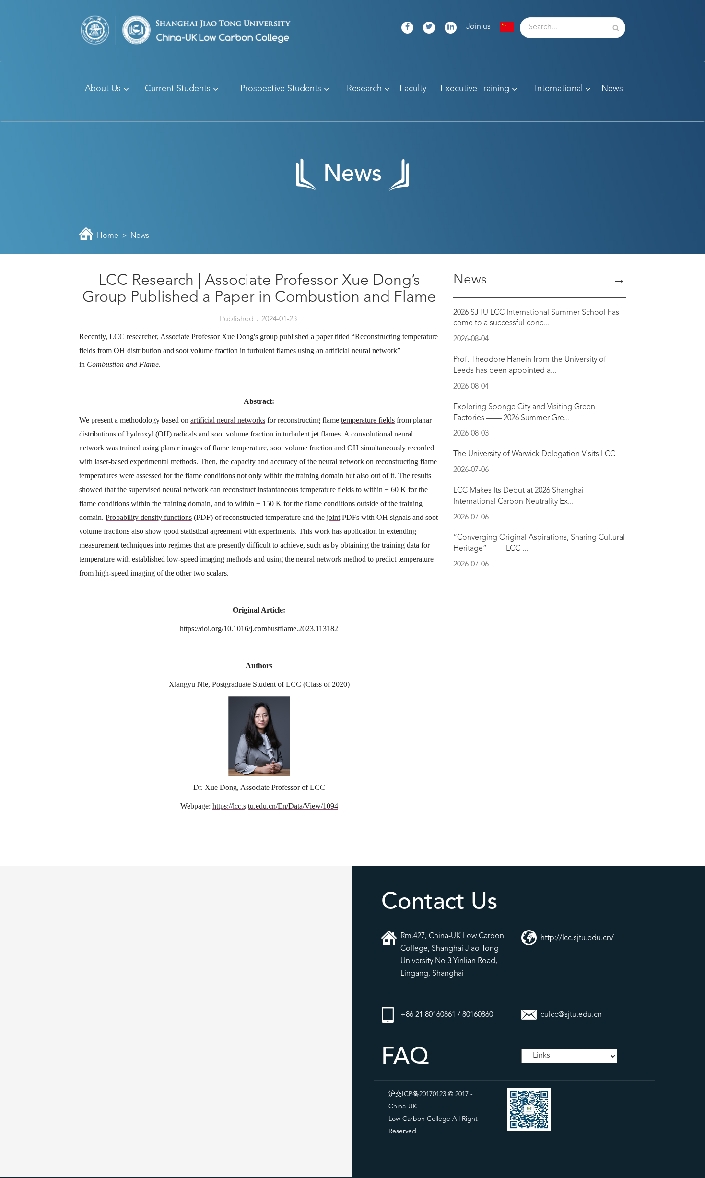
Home (107, 236)
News (139, 236)
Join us (478, 27)
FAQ (405, 1057)
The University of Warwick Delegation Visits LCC (534, 454)
